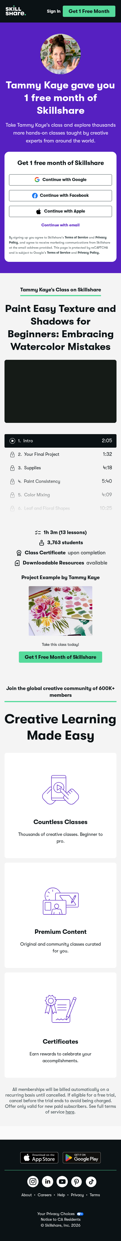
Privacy (77, 1195)
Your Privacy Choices (56, 1213)
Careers (44, 1195)
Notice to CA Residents (60, 1219)
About (26, 1195)
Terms (95, 1195)
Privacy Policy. (89, 253)
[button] (89, 11)
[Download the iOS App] (39, 1157)
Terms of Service (76, 237)
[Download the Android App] (82, 1157)
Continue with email (60, 225)
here (70, 1112)
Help (61, 1195)
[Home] (16, 11)
